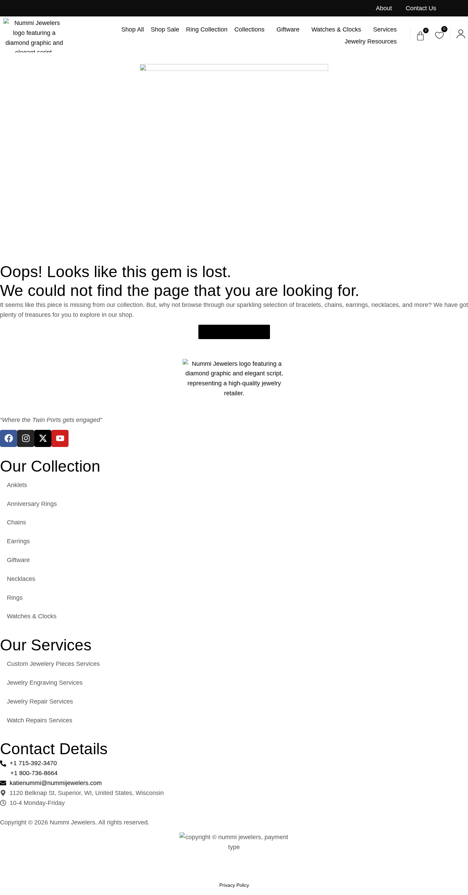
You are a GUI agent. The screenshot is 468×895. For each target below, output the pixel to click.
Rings (15, 597)
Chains (16, 522)
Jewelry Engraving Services (45, 682)
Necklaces (21, 578)
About (384, 8)
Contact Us (421, 8)
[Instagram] (25, 438)
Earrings (18, 541)
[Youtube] (60, 438)
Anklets (17, 485)
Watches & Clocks (32, 616)
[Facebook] (8, 438)
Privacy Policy (234, 885)
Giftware (18, 560)
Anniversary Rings (32, 503)
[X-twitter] (42, 438)
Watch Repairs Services (39, 720)
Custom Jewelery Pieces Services (53, 663)
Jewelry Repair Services (40, 701)
